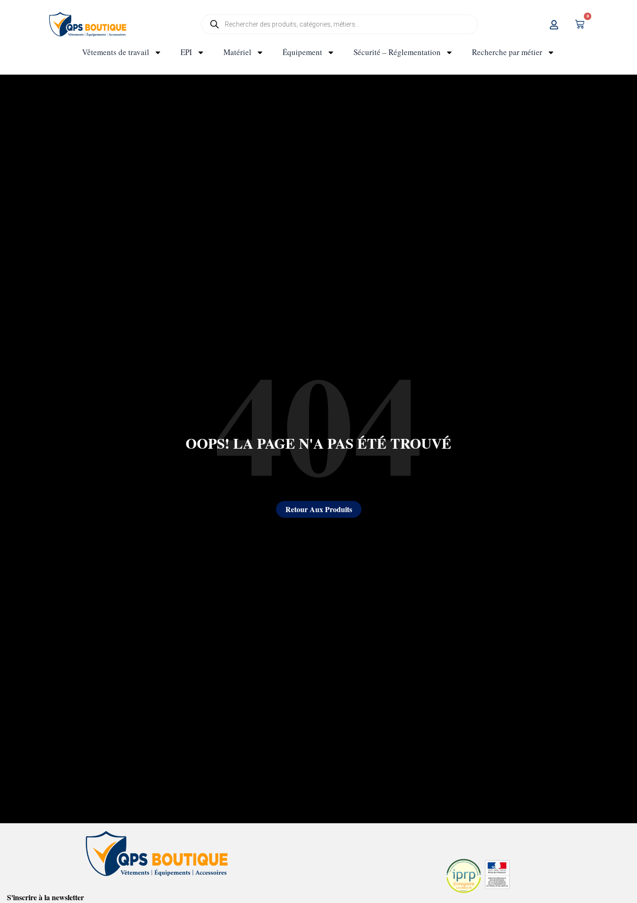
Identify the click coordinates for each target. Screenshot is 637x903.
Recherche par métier (507, 52)
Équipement (302, 52)
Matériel (237, 52)
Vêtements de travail (115, 52)
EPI (186, 52)
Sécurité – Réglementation (397, 52)
